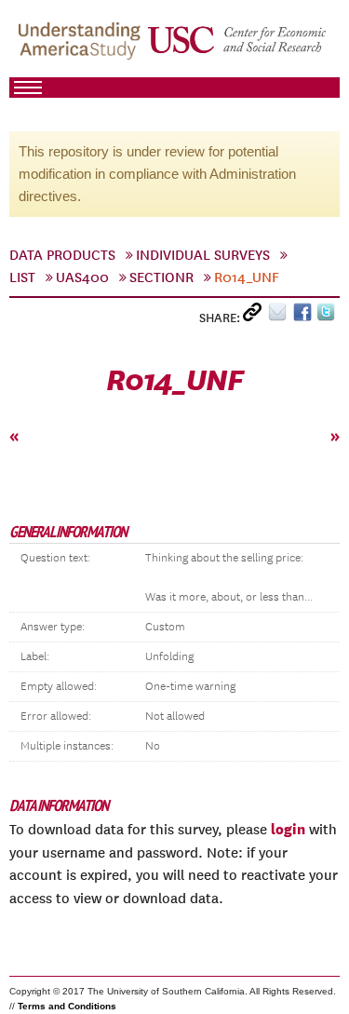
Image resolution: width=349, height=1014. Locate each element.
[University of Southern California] (237, 47)
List (22, 277)
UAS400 (82, 277)
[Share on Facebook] (304, 316)
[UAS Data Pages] (82, 47)
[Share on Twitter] (328, 316)
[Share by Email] (280, 316)
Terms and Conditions (67, 1006)
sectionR (161, 277)
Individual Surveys (203, 255)
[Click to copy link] (255, 316)
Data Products (62, 255)
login (288, 828)
